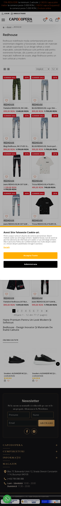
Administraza (30, 264)
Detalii (7, 247)
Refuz (30, 273)
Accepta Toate (31, 255)
